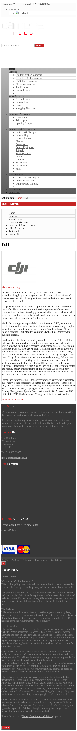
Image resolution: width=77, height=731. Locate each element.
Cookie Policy (8, 530)
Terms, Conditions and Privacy (37, 716)
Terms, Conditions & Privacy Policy (19, 525)
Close (6, 727)
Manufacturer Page (11, 287)
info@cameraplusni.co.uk (14, 457)
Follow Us (14, 9)
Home (19, 198)
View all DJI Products (13, 399)
